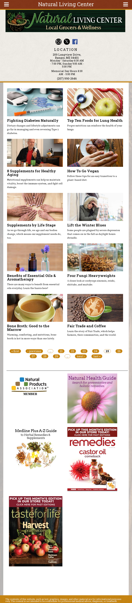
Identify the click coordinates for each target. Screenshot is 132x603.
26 (118, 351)
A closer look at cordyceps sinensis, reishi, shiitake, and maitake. (91, 282)
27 (33, 356)
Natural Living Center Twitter (67, 42)
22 (72, 351)
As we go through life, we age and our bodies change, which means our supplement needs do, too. (34, 234)
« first (15, 351)
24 (95, 351)
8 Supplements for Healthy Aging (31, 173)
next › (81, 356)
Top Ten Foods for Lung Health (95, 120)
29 (56, 356)
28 (44, 356)
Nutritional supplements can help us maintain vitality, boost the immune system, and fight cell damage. (35, 183)
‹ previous (34, 351)
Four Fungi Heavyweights (91, 275)
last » (96, 356)
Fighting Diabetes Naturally (32, 120)
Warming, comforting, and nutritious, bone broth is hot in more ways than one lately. (31, 336)
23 (84, 351)
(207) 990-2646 (67, 78)
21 (61, 351)
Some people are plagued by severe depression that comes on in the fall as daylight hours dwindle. (93, 234)
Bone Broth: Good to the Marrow (28, 327)
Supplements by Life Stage (31, 225)
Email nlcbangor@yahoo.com (59, 42)
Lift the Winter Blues (86, 225)
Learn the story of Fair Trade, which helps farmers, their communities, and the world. (91, 333)
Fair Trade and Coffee (86, 325)
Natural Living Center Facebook (75, 42)
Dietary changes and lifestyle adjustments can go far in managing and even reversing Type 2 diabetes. (33, 129)
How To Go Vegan (83, 171)
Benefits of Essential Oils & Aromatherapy (31, 277)
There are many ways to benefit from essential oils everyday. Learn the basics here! (33, 286)
